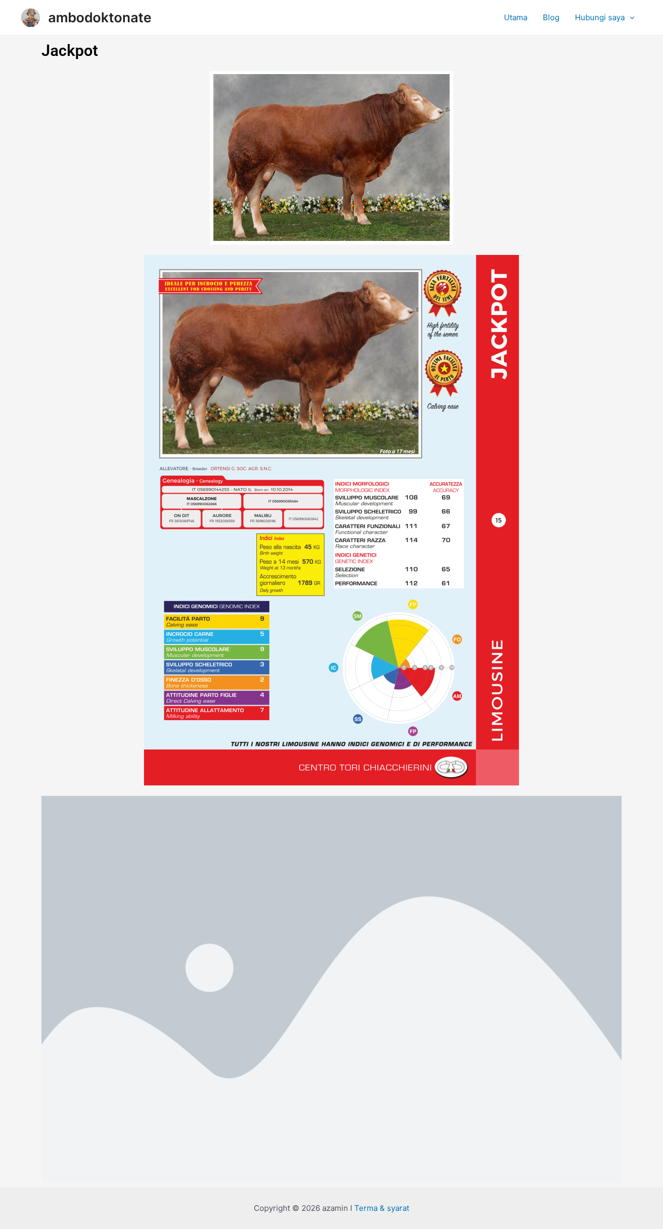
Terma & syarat (381, 1208)
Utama (515, 17)
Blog (551, 17)
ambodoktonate (99, 17)
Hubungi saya (600, 17)
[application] (630, 18)
